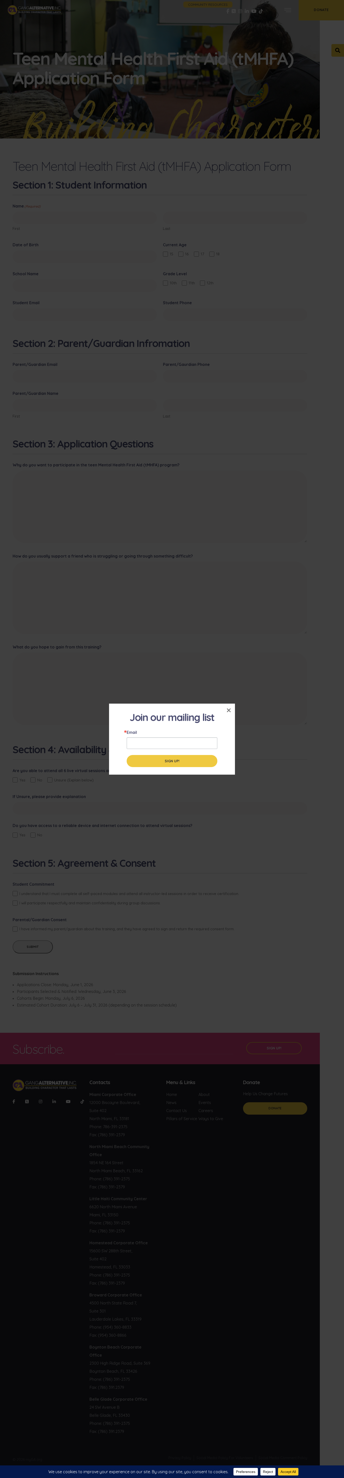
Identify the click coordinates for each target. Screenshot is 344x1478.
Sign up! (172, 761)
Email (132, 732)
